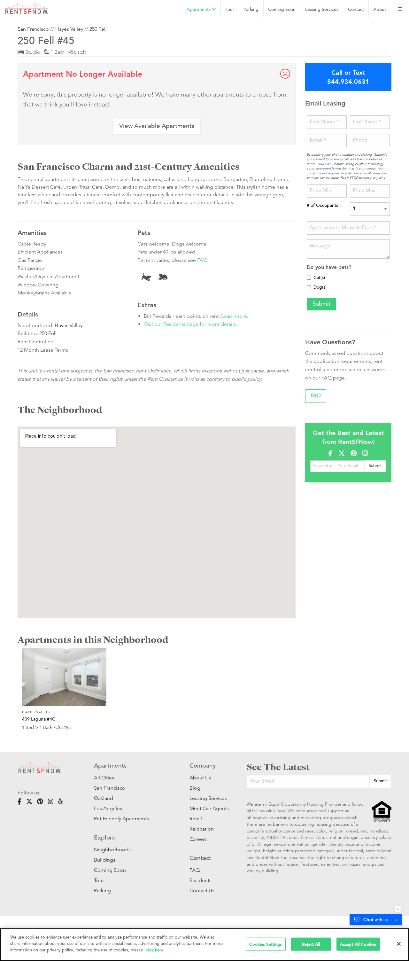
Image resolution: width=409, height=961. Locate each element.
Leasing (321, 9)
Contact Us (201, 890)
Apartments (199, 9)
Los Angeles (108, 808)
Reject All (311, 944)
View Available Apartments (156, 126)
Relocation (201, 829)
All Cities (104, 778)
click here (154, 950)
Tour (230, 9)
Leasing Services (208, 798)
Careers (198, 839)
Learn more (234, 316)
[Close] (399, 944)
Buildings (104, 860)
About (379, 9)
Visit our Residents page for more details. (190, 324)
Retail (195, 819)
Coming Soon (282, 9)
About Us (200, 778)
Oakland (103, 798)
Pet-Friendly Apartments (121, 819)
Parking (251, 9)
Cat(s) (319, 278)
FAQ (202, 260)
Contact (356, 9)
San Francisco (33, 29)
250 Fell (98, 29)
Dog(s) (320, 287)
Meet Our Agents (208, 808)
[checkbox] (309, 278)
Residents (200, 880)
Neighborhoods (112, 850)
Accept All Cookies (358, 944)
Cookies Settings (265, 944)
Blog (194, 788)
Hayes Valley (69, 29)
